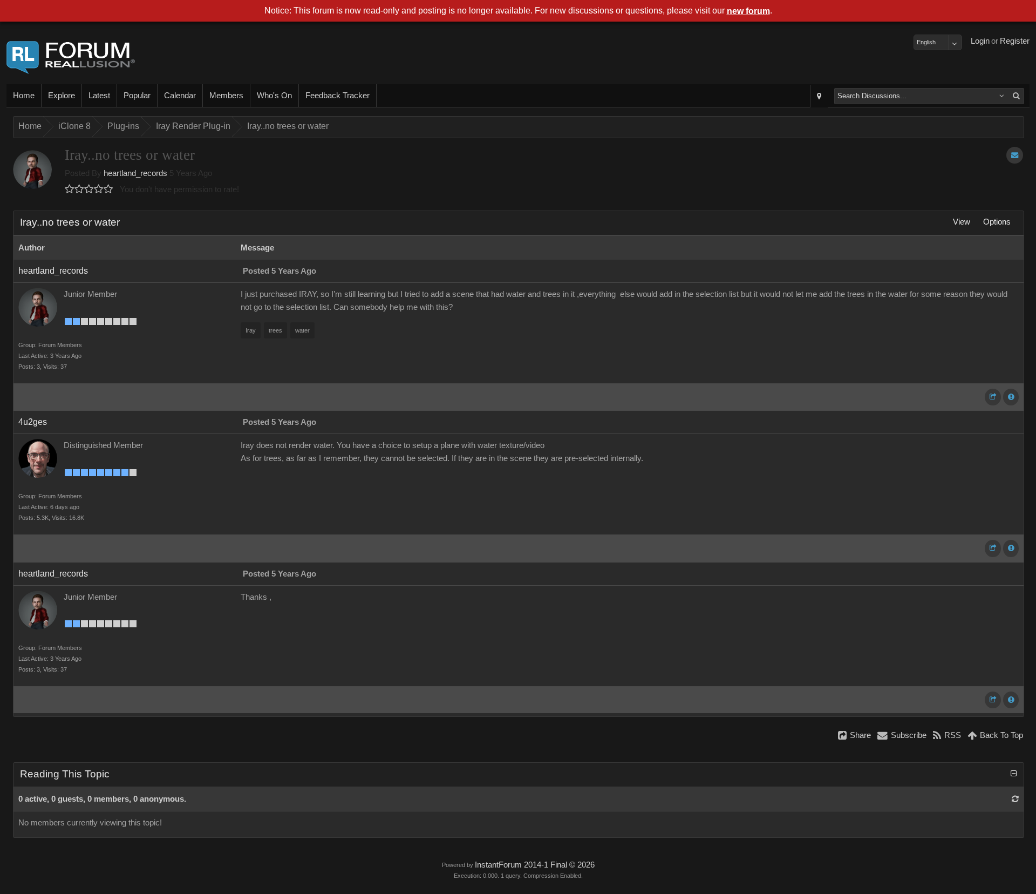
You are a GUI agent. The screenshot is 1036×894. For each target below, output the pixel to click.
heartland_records (135, 173)
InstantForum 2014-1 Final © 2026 (535, 865)
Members (226, 95)
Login (980, 41)
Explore (61, 95)
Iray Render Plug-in (193, 126)
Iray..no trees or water (288, 126)
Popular (137, 95)
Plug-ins (123, 126)
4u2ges (32, 421)
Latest (99, 95)
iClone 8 (74, 126)
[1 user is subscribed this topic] (1014, 155)
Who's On (274, 95)
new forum (748, 11)
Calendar (180, 95)
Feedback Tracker (337, 95)
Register (1015, 41)
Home (24, 95)
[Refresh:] (1015, 799)
